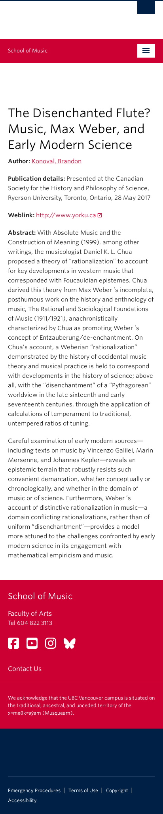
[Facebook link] (16, 646)
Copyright (117, 790)
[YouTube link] (35, 646)
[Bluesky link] (73, 646)
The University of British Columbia (59, 16)
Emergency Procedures (34, 790)
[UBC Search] (146, 10)
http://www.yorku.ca (66, 215)
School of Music (27, 51)
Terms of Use (83, 790)
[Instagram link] (53, 646)
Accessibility (22, 800)
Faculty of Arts (30, 613)
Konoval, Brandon (57, 161)
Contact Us (25, 669)
